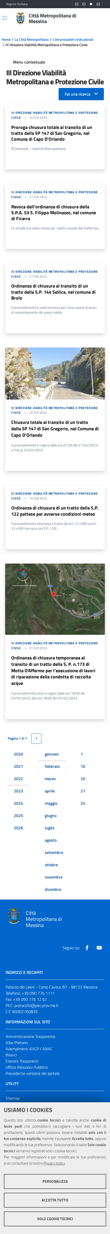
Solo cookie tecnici (55, 1219)
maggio (51, 803)
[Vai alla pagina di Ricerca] (101, 18)
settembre (54, 852)
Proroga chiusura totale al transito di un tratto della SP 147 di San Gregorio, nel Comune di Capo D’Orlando (51, 133)
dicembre (53, 889)
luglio (49, 828)
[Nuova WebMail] (76, 4)
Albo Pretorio (17, 1042)
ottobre (51, 865)
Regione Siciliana (17, 4)
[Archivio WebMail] (83, 4)
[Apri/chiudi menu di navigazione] (5, 18)
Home (6, 39)
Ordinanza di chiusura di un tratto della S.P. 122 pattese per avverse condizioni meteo (54, 510)
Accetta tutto (55, 1200)
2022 (18, 779)
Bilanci (11, 1055)
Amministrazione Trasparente (30, 1036)
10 (83, 766)
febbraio (52, 766)
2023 (18, 791)
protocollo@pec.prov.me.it (36, 1005)
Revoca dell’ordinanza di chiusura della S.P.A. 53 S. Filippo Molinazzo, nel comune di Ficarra (53, 212)
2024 (18, 803)
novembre (53, 877)
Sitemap (13, 1098)
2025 (18, 815)
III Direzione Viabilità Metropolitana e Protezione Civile (54, 115)
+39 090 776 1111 (38, 993)
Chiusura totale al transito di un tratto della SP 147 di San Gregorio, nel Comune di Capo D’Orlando (55, 428)
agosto (51, 840)
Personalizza (55, 1181)
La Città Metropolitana (32, 39)
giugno (51, 815)
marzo (50, 779)
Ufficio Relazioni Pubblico (27, 1067)
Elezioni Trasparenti (22, 1061)
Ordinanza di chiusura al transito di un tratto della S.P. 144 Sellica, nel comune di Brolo (53, 291)
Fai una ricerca (77, 94)
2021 (18, 766)
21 (83, 791)
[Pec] (98, 4)
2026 (18, 828)
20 (83, 779)
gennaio (52, 754)
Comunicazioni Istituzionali (73, 39)
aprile (50, 791)
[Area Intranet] (91, 4)
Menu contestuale (29, 62)
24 (83, 803)
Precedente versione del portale (33, 1073)
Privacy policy (54, 1163)
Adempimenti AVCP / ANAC (29, 1049)
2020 (18, 754)
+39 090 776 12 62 (30, 999)
